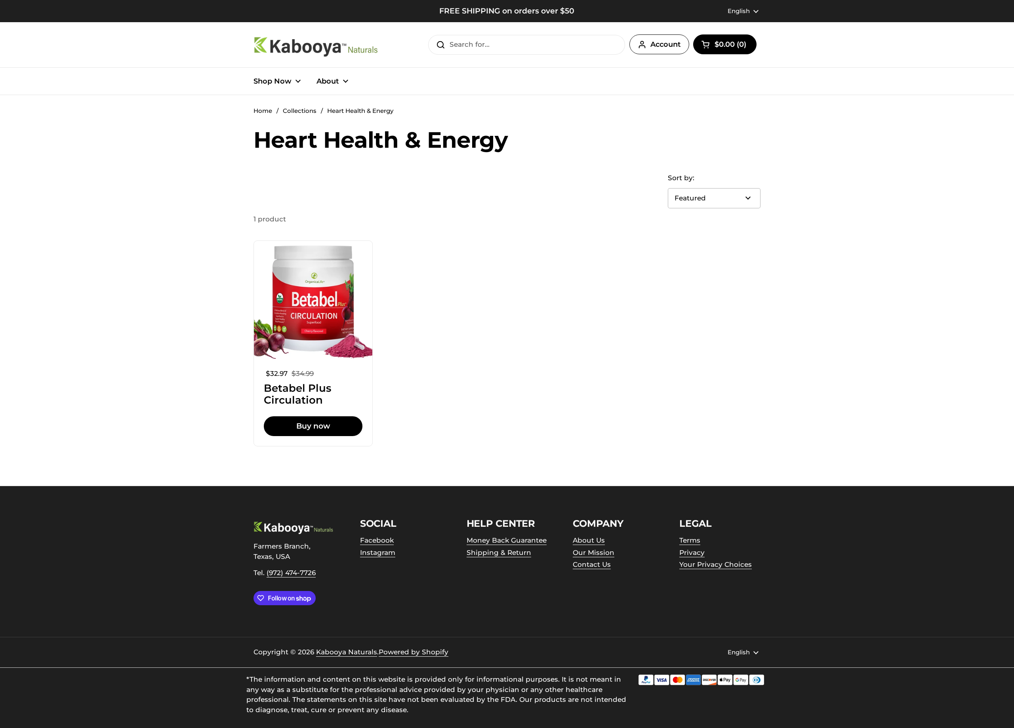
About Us (589, 540)
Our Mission (593, 552)
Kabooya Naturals (346, 652)
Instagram (377, 552)
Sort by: (681, 178)
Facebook (377, 540)
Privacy (692, 552)
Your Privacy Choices (715, 564)
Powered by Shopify (413, 652)
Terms (689, 540)
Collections (299, 110)
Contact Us (592, 564)
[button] (725, 44)
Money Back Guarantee (507, 540)
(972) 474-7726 (291, 573)
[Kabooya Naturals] (317, 44)
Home (263, 110)
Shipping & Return (499, 552)
